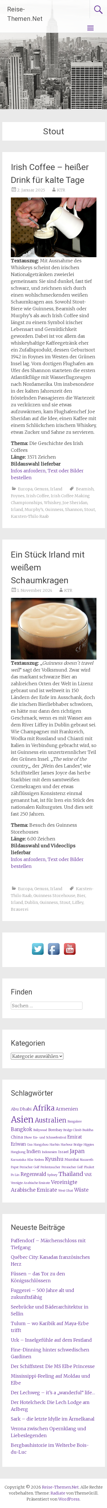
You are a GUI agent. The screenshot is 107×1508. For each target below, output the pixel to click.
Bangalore (75, 1121)
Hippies (89, 1145)
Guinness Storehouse (54, 895)
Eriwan (18, 1144)
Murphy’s (34, 509)
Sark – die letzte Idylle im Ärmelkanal (52, 1419)
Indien (34, 1151)
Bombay (55, 1129)
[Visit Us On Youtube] (70, 955)
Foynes (18, 495)
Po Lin (15, 1175)
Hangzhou (41, 1145)
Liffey (77, 902)
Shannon (73, 509)
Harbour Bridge (71, 1145)
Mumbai (71, 1159)
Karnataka (18, 1160)
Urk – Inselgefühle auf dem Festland (51, 1340)
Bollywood (40, 1130)
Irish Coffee (37, 495)
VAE (88, 1174)
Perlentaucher (50, 1167)
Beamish (85, 489)
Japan (77, 1151)
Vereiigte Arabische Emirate (30, 1183)
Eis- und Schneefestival (49, 1137)
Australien (50, 1120)
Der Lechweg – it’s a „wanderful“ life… (53, 1392)
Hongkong (18, 1152)
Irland (56, 489)
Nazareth (86, 1160)
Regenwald (33, 1174)
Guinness (54, 509)
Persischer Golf (72, 1167)
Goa (30, 1145)
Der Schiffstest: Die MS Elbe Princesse (53, 1366)
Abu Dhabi (21, 1109)
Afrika (43, 1107)
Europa (25, 489)
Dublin (31, 902)
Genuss (41, 489)
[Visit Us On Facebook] (54, 955)
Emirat (74, 1137)
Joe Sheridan (74, 502)
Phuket (89, 1167)
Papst (15, 1167)
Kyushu (54, 1159)
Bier (81, 895)
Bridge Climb (72, 1130)
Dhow (28, 1137)
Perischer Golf (29, 1167)
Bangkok (21, 1129)
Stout (89, 509)
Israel (63, 1151)
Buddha (87, 1130)
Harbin (55, 1145)
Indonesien (49, 1152)
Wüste (81, 1190)
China (17, 1137)
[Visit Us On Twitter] (38, 955)
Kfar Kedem (35, 1160)
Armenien (67, 1109)
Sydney (52, 1175)
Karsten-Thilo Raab (30, 516)
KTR (61, 190)
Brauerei (20, 909)
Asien (22, 1119)
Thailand (70, 1174)
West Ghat (65, 1191)
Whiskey (52, 502)
